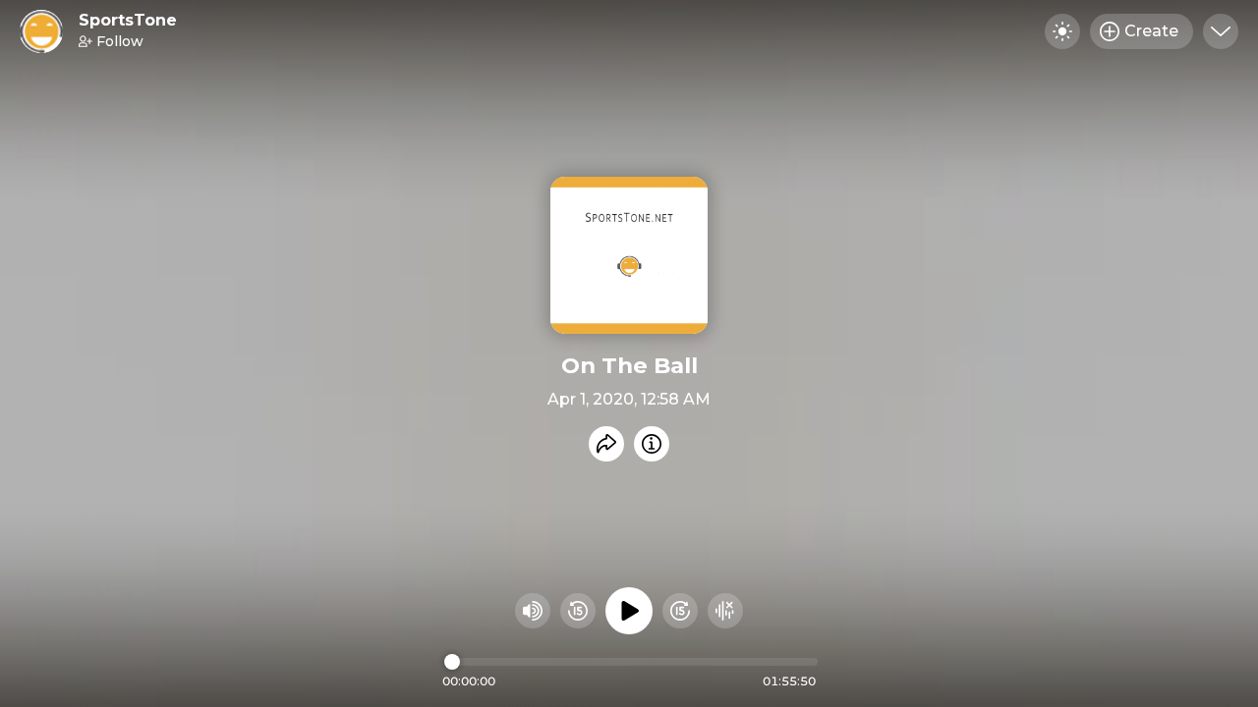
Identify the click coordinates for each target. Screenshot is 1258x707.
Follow (119, 41)
